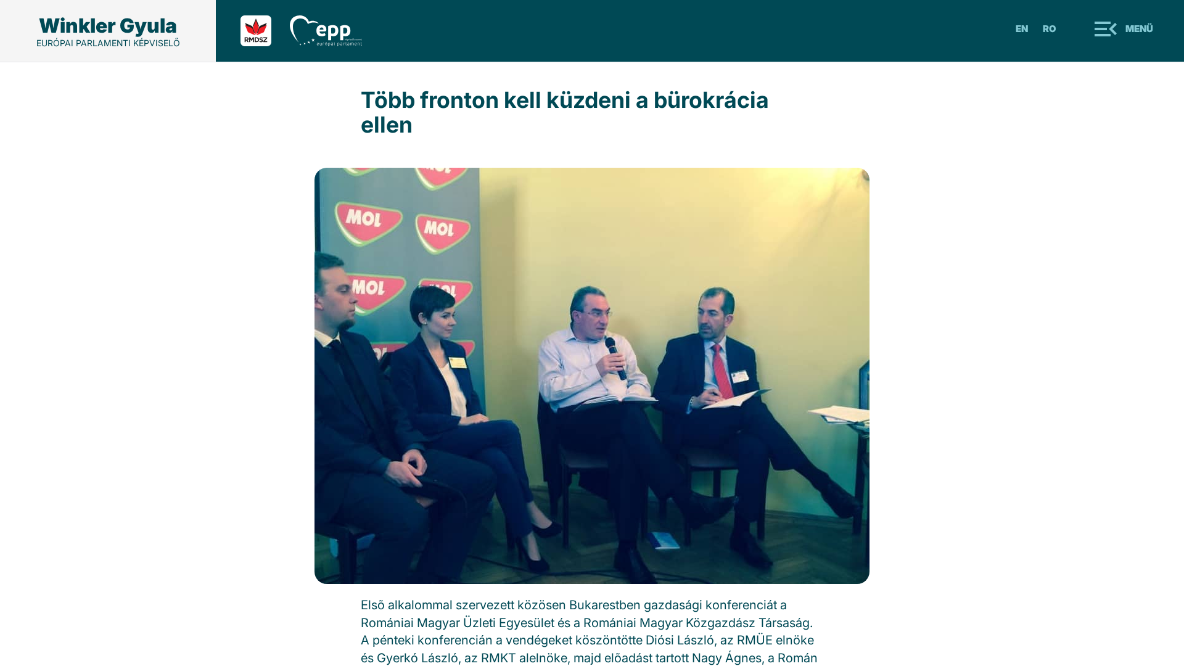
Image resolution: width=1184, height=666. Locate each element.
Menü (1139, 29)
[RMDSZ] (265, 30)
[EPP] (335, 30)
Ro (1049, 29)
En (1022, 29)
